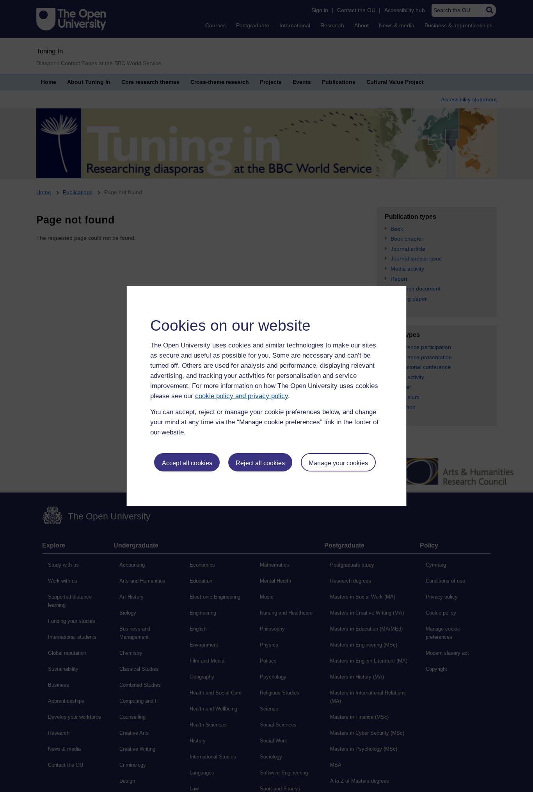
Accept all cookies (187, 463)
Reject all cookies (260, 463)
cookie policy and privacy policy (241, 396)
